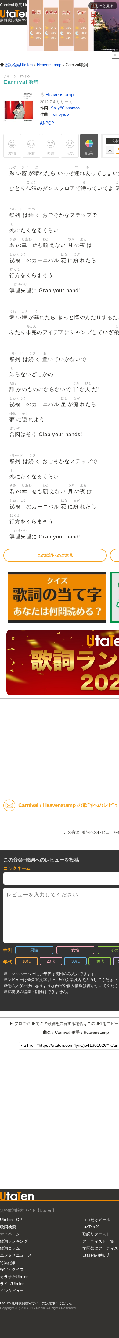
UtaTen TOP (11, 1219)
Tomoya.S (60, 114)
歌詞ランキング (14, 1241)
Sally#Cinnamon (65, 108)
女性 (75, 950)
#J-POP (47, 123)
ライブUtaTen (12, 1284)
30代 (75, 961)
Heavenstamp (59, 94)
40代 (100, 961)
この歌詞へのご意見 (55, 555)
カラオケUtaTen (14, 1277)
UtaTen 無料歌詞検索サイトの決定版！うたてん (36, 1303)
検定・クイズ (12, 1269)
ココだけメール (96, 1219)
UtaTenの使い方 (96, 1255)
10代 (26, 961)
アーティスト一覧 (98, 1241)
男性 (34, 950)
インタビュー (12, 1291)
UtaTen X (90, 1227)
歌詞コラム (10, 1248)
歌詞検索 (8, 1227)
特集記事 (8, 1262)
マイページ (10, 1234)
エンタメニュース (16, 1255)
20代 (51, 961)
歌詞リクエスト (96, 1234)
